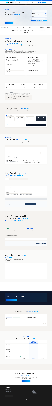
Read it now (41, 0)
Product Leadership (25, 156)
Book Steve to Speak (34, 393)
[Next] (45, 324)
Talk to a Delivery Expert (42, 2)
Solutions (16, 2)
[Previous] (43, 324)
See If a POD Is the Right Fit (18, 22)
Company (36, 2)
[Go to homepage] (9, 387)
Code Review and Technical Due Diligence (28, 162)
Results (28, 2)
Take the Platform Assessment (40, 243)
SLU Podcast (32, 2)
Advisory (20, 2)
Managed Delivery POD (32, 156)
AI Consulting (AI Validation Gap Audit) (27, 160)
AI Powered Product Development (37, 160)
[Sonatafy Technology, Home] (10, 3)
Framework (24, 2)
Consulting (37, 156)
